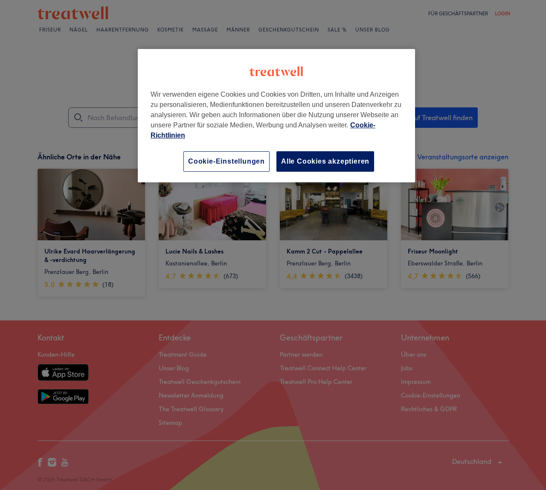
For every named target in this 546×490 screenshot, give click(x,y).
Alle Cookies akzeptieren (325, 161)
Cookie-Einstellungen (226, 161)
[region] (276, 115)
